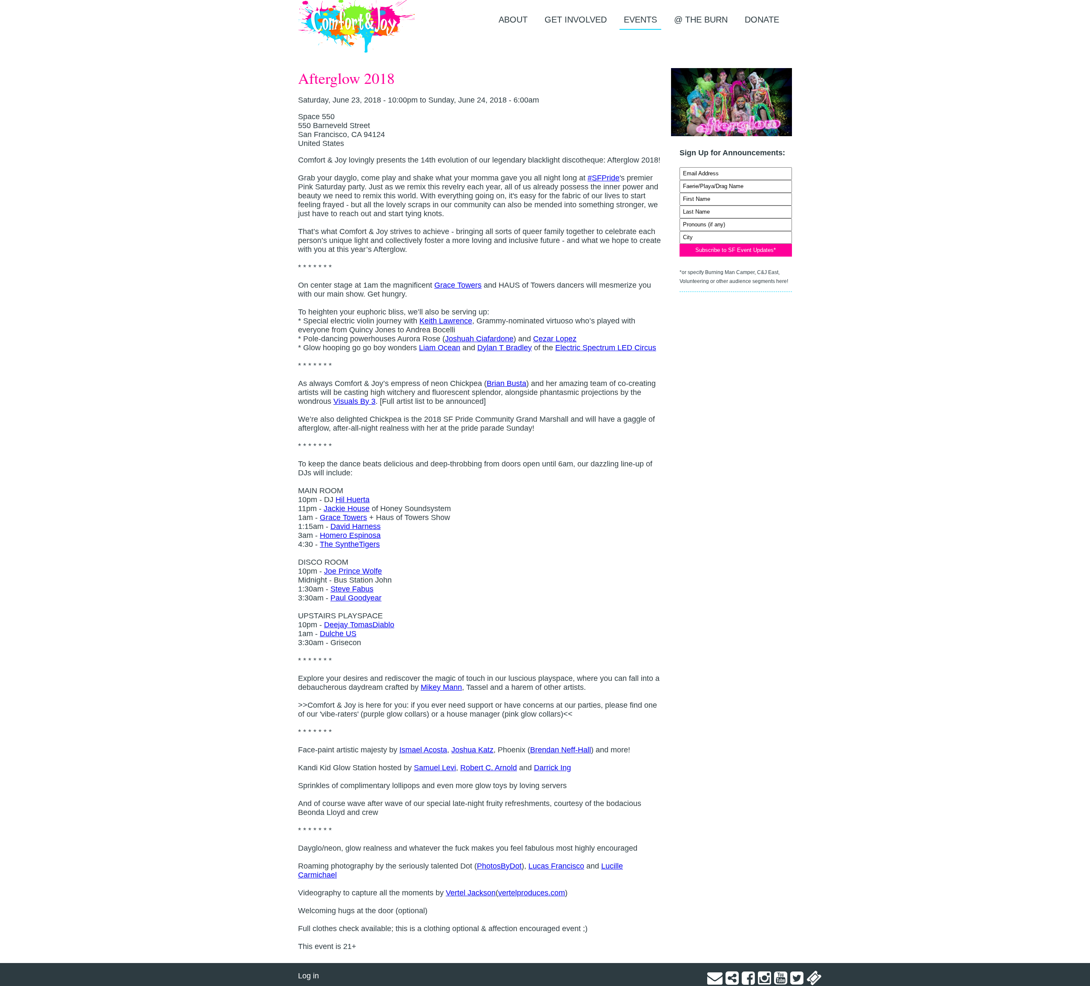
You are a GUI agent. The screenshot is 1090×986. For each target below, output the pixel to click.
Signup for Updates (736, 162)
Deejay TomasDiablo (359, 624)
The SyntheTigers (350, 544)
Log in (308, 976)
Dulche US (338, 633)
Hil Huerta (353, 499)
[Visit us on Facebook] (748, 981)
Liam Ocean (439, 347)
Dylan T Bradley (504, 347)
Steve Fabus (351, 589)
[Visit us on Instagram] (764, 981)
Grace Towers (458, 285)
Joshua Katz (472, 750)
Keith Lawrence (445, 321)
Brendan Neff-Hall (560, 750)
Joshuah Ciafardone (479, 338)
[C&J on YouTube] (780, 981)
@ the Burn (701, 19)
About (513, 19)
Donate (762, 19)
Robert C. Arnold (488, 767)
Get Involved (576, 19)
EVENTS (640, 19)
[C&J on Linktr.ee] (732, 981)
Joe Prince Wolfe (353, 571)
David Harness (355, 526)
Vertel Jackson (471, 893)
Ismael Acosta (423, 750)
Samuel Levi (435, 767)
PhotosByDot (499, 866)
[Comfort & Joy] (356, 26)
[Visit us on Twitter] (796, 981)
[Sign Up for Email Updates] (715, 981)
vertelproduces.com (531, 893)
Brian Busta (506, 383)
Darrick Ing (552, 767)
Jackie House (347, 508)
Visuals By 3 (354, 401)
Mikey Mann (441, 687)
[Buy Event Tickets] (814, 981)
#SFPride (604, 178)
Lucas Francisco (556, 866)
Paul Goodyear (356, 598)
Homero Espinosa (350, 535)
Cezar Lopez (555, 338)
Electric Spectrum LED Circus (605, 347)
